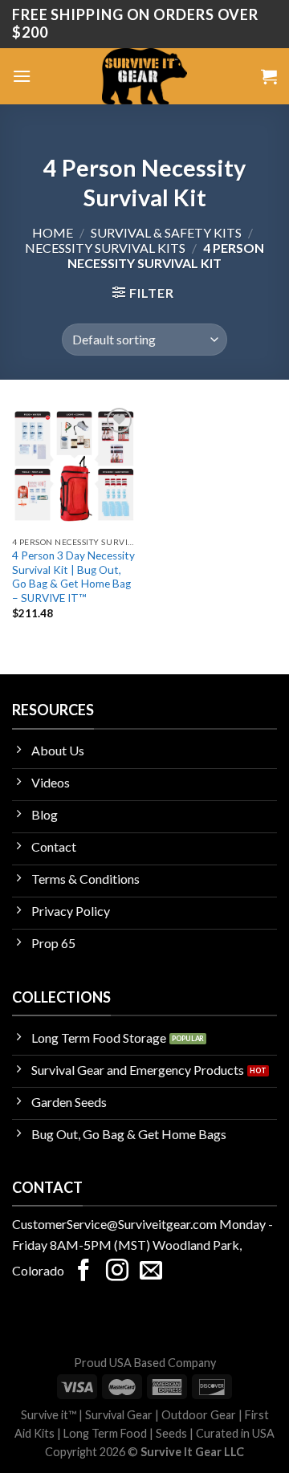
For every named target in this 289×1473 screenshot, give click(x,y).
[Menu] (21, 76)
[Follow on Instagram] (117, 1271)
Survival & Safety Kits (166, 232)
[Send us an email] (151, 1271)
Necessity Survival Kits (105, 247)
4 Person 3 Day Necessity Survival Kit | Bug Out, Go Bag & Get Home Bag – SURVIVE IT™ (73, 576)
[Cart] (269, 76)
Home (52, 232)
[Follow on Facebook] (83, 1271)
